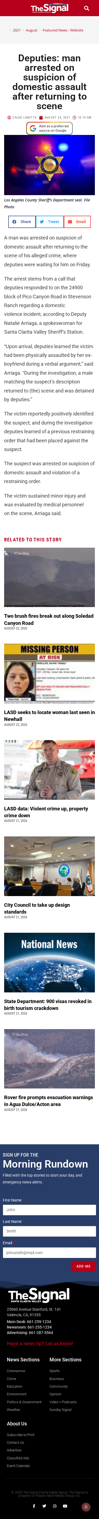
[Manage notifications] (86, 1507)
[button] (12, 8)
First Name (12, 1200)
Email (8, 1243)
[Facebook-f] (34, 1506)
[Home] (6, 30)
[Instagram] (55, 1506)
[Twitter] (44, 1506)
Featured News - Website (63, 30)
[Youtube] (65, 1506)
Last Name (12, 1221)
